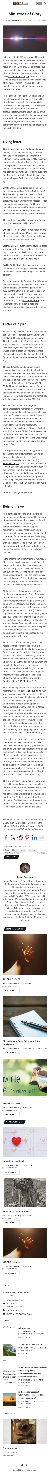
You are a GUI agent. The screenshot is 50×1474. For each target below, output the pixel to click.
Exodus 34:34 (34, 691)
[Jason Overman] (25, 868)
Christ (14, 850)
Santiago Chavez (13, 1165)
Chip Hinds (25, 1380)
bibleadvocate (27, 1348)
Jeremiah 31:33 (10, 246)
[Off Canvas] (4, 3)
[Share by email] (41, 837)
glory (23, 850)
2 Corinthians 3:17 (32, 732)
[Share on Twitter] (13, 837)
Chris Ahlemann (28, 1331)
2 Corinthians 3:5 (31, 300)
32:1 (5, 386)
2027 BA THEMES (11, 979)
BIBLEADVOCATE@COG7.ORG (19, 1314)
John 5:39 (17, 681)
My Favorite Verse (11, 1103)
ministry (32, 850)
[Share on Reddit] (20, 837)
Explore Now (9, 1456)
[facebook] (22, 1465)
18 (43, 732)
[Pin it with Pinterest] (27, 837)
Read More (9, 990)
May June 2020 (24, 846)
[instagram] (27, 1465)
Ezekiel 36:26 (9, 265)
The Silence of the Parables (16, 1211)
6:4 (27, 76)
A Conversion (24, 1328)
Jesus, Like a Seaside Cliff (30, 1345)
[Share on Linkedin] (34, 837)
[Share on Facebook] (6, 837)
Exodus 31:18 (9, 230)
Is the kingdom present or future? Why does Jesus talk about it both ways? (30, 1395)
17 (17, 463)
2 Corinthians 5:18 (16, 76)
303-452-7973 (13, 1310)
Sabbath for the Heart (13, 1161)
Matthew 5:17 (29, 681)
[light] (39, 3)
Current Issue (10, 1448)
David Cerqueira (12, 1216)
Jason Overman (12, 20)
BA (16, 846)
